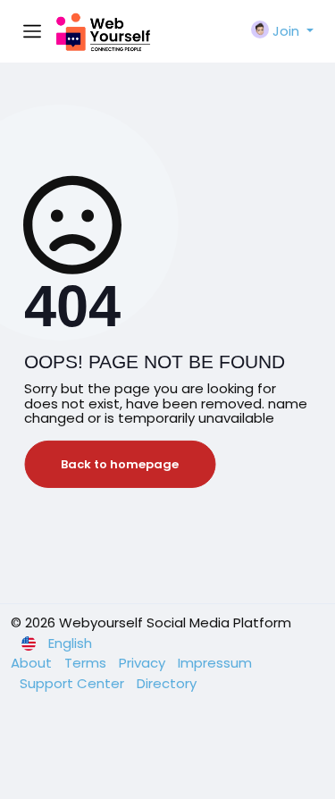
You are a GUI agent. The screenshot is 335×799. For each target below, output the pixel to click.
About (33, 662)
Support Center (74, 683)
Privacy (144, 662)
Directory (167, 683)
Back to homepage (120, 464)
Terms (87, 662)
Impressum (215, 662)
